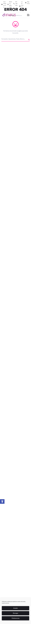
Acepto (15, 608)
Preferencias (15, 618)
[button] (2, 501)
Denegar (15, 613)
